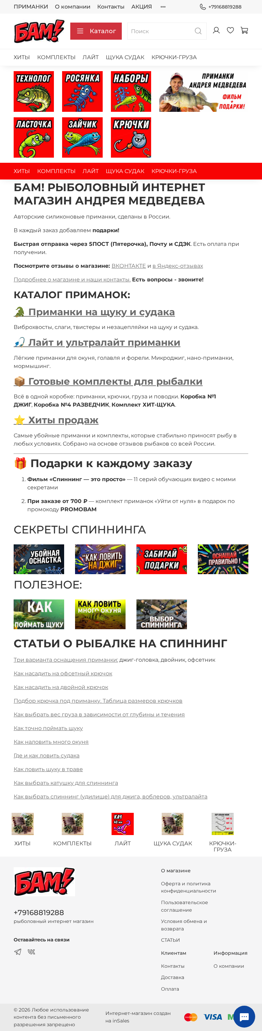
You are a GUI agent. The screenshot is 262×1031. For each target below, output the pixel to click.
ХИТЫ (22, 57)
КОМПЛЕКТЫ (56, 57)
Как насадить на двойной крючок (61, 687)
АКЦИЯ (141, 6)
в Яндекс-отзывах (177, 266)
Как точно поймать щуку (48, 728)
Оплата (170, 989)
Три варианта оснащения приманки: (66, 660)
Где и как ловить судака (46, 755)
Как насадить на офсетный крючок (63, 673)
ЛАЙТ (91, 57)
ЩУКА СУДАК (125, 57)
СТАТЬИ (170, 940)
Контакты (111, 6)
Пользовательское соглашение (184, 906)
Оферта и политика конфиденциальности (188, 887)
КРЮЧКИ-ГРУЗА (174, 57)
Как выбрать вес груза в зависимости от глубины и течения (99, 714)
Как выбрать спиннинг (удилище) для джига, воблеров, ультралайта (110, 796)
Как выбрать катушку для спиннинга (66, 783)
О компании (72, 6)
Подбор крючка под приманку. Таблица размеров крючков (98, 701)
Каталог (103, 31)
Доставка (172, 977)
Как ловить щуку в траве (48, 769)
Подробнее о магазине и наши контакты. (72, 279)
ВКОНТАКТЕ (129, 266)
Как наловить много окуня (51, 742)
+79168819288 (225, 7)
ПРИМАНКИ (31, 6)
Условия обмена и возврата (184, 925)
